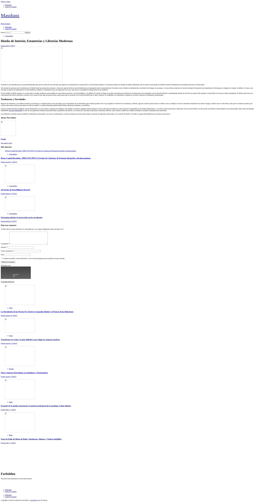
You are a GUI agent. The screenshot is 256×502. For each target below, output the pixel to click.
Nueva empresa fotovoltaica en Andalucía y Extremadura (24, 373)
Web (2, 255)
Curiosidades (9, 36)
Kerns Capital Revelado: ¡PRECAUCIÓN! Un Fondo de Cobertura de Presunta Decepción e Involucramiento (46, 158)
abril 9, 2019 (10, 46)
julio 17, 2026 (10, 443)
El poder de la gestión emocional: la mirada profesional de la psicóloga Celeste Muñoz (36, 406)
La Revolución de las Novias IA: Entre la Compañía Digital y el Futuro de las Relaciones (37, 312)
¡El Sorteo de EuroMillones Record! (15, 190)
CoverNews (34, 500)
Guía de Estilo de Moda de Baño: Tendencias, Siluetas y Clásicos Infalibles (31, 439)
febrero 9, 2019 (11, 221)
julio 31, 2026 (10, 410)
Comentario (5, 244)
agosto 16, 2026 (11, 315)
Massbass (10, 15)
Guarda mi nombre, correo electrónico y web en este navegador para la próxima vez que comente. (34, 258)
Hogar (11, 336)
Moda (10, 435)
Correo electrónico (7, 251)
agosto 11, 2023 (11, 162)
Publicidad (8, 5)
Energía (11, 369)
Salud (10, 402)
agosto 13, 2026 (11, 343)
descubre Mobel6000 (15, 110)
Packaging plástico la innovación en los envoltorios (21, 217)
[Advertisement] (61, 458)
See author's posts (6, 143)
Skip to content (5, 2)
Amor (10, 308)
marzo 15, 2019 (11, 194)
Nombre (4, 247)
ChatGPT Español (10, 7)
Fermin (3, 46)
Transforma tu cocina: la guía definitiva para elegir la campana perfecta (30, 340)
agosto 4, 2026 (10, 377)
